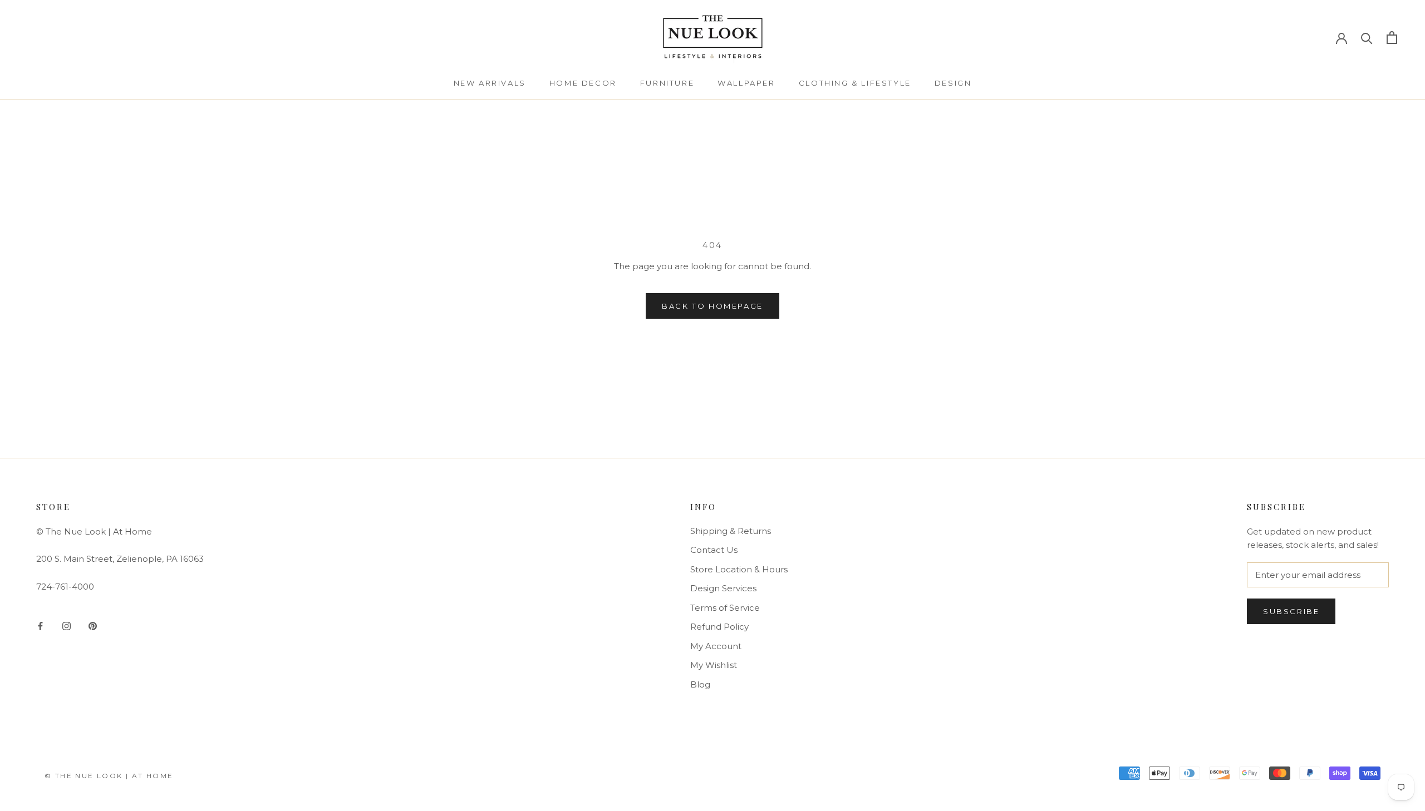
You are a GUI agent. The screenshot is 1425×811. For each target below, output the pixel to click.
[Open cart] (1392, 37)
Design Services (723, 588)
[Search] (1367, 37)
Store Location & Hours (739, 569)
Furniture (667, 82)
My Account (715, 646)
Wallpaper (746, 82)
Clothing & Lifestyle (855, 82)
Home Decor (583, 82)
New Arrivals (490, 82)
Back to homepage (712, 305)
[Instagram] (66, 625)
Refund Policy (719, 626)
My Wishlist (713, 665)
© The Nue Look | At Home (109, 776)
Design (953, 82)
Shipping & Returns (730, 531)
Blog (700, 684)
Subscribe (1291, 611)
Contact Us (714, 550)
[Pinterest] (93, 625)
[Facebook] (40, 625)
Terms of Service (725, 607)
